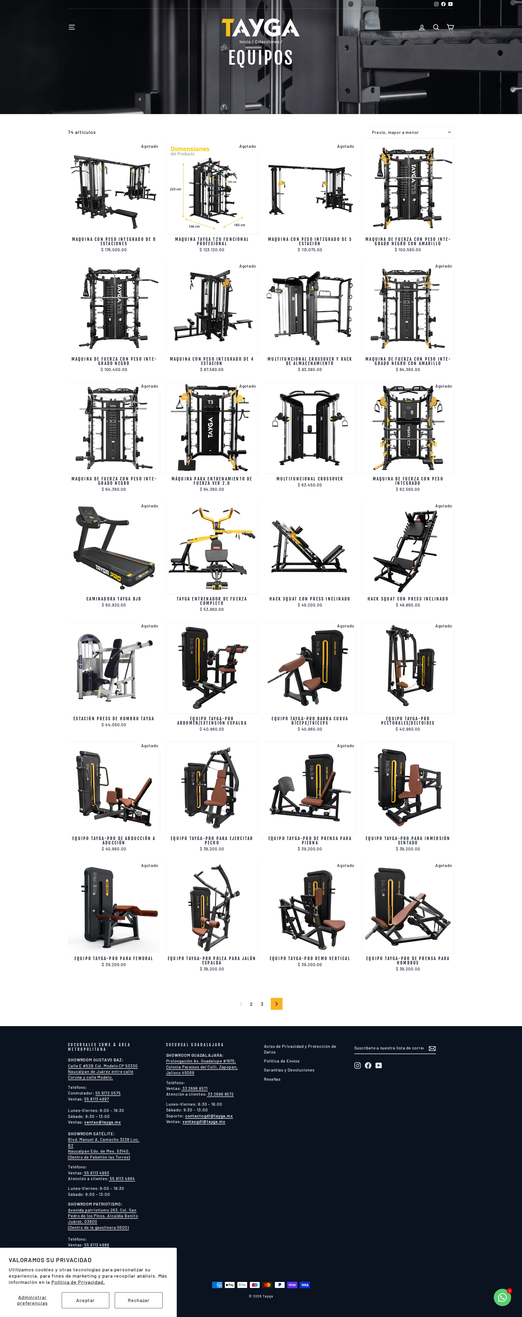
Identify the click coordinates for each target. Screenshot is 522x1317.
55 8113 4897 (96, 1098)
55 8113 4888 (96, 1244)
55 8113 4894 (122, 1178)
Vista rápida (114, 227)
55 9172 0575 (108, 1092)
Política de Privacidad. (78, 1282)
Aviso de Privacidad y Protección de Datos (300, 1049)
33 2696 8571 (194, 1088)
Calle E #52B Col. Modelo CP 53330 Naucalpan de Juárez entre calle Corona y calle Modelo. (103, 1071)
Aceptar (85, 1300)
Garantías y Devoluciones (289, 1069)
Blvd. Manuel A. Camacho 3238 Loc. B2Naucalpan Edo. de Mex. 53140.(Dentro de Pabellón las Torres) (103, 1148)
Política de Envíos (282, 1060)
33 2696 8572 (220, 1094)
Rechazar (139, 1300)
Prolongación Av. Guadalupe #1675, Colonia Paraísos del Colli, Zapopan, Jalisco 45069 (202, 1066)
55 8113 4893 (96, 1172)
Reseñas (272, 1079)
